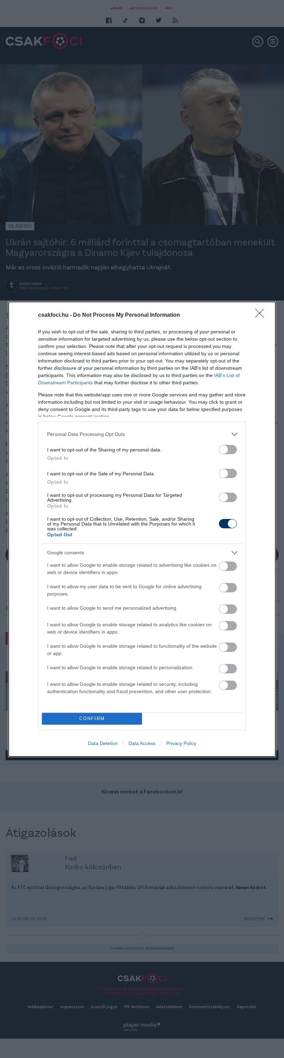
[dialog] (142, 529)
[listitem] (142, 434)
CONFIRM (92, 718)
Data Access (142, 743)
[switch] (228, 449)
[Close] (261, 315)
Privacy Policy (181, 743)
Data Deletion (103, 743)
